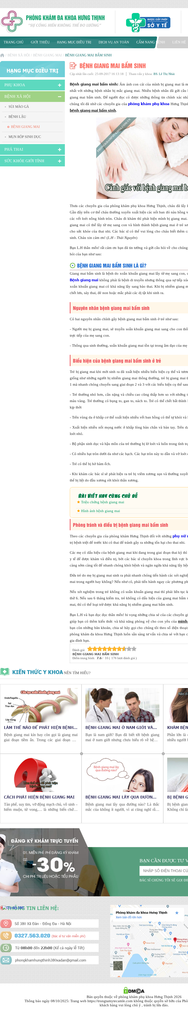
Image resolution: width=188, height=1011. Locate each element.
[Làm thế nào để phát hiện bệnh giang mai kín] (41, 705)
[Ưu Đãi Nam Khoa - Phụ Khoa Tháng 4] (13, 908)
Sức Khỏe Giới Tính (24, 161)
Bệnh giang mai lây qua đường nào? (120, 796)
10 (133, 648)
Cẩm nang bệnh (150, 42)
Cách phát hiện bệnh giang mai (39, 796)
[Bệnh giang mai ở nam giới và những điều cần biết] (122, 705)
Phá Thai (13, 149)
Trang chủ (14, 42)
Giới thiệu (40, 42)
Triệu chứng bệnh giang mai (102, 502)
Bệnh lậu (17, 117)
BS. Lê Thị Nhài (164, 74)
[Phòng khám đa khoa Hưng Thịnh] (52, 22)
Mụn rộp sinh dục (25, 137)
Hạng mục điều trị (74, 42)
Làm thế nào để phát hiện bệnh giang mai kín (38, 727)
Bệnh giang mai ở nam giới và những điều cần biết (119, 727)
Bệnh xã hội (19, 55)
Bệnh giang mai (47, 55)
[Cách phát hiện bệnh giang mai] (41, 775)
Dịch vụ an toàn (114, 42)
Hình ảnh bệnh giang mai (100, 511)
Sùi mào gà (19, 107)
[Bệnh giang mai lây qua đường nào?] (122, 775)
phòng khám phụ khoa (148, 103)
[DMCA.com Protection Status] (134, 993)
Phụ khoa (14, 85)
